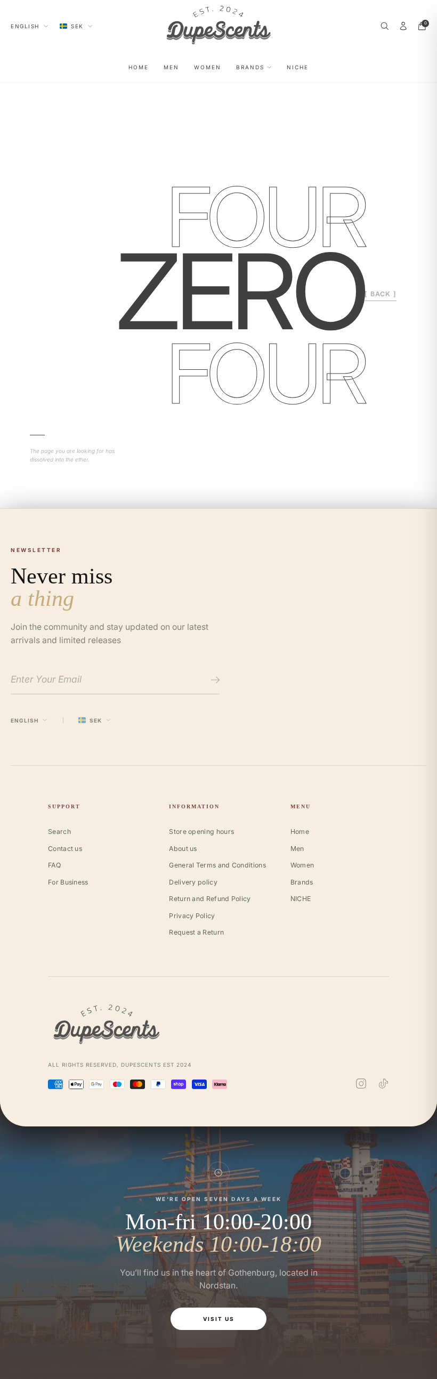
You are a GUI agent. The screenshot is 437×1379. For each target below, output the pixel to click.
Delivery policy (193, 882)
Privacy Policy (192, 916)
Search (59, 831)
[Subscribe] (213, 679)
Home (138, 67)
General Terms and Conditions (217, 865)
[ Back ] (380, 294)
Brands (250, 67)
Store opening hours (201, 831)
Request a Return (196, 932)
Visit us (218, 1319)
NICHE (298, 67)
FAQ (54, 865)
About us (183, 849)
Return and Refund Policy (209, 899)
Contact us (65, 849)
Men (171, 67)
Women (207, 67)
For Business (68, 882)
